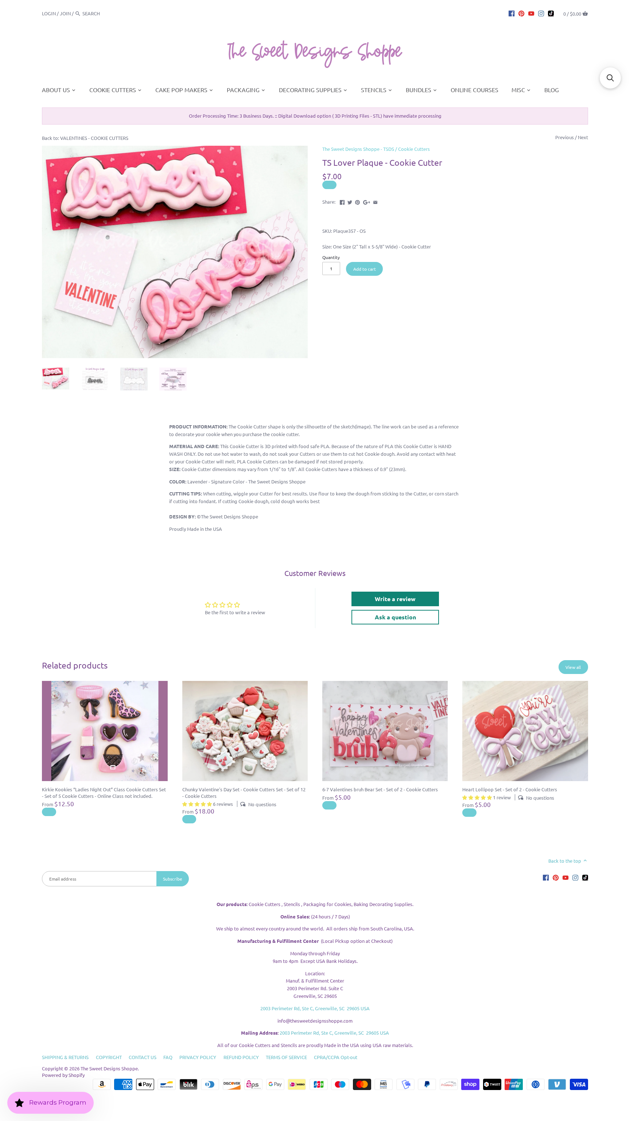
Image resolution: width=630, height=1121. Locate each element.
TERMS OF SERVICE (286, 1057)
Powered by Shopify (63, 1075)
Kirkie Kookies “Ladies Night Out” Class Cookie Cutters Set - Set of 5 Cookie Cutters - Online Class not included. (104, 792)
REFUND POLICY (241, 1057)
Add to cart (364, 269)
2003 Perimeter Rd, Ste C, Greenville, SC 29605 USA (315, 1008)
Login (49, 13)
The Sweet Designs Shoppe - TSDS (358, 149)
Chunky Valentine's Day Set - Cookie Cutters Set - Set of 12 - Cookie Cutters (244, 792)
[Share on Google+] (366, 201)
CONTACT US (142, 1057)
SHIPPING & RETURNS (65, 1057)
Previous (564, 137)
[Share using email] (375, 201)
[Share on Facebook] (342, 201)
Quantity (331, 257)
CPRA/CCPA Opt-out (335, 1057)
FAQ (167, 1057)
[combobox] (102, 13)
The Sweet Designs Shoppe (109, 1068)
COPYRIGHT (109, 1057)
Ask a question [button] (395, 617)
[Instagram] (541, 13)
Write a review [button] (395, 599)
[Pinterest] (521, 13)
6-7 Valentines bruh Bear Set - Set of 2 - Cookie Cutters (380, 789)
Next (583, 137)
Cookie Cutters (414, 149)
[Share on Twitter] (349, 201)
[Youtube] (531, 13)
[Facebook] (511, 13)
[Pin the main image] (357, 201)
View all (573, 667)
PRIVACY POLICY (197, 1057)
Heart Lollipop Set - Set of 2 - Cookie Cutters (509, 789)
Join (65, 13)
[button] (610, 78)
